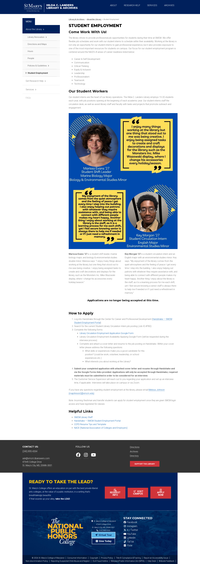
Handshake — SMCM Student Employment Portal (97, 420)
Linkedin (131, 537)
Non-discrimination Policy (37, 561)
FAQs (28, 98)
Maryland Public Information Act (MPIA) (128, 561)
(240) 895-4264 (29, 451)
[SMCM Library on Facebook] (78, 455)
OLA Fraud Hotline (100, 561)
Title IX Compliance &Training (128, 558)
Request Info (115, 493)
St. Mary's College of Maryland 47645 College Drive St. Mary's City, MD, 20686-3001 (104, 524)
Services (30, 89)
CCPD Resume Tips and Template (90, 424)
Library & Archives (62, 7)
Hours (30, 51)
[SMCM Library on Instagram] (86, 455)
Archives (134, 451)
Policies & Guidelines (37, 65)
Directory (134, 456)
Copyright (94, 558)
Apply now (160, 493)
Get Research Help (35, 81)
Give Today (104, 541)
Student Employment (38, 73)
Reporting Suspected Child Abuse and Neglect (70, 561)
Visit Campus (138, 492)
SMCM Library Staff (83, 417)
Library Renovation (36, 37)
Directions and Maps (37, 44)
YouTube (131, 534)
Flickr (129, 545)
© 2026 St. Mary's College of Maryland (48, 558)
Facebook (131, 522)
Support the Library (145, 464)
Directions (134, 447)
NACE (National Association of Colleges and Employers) (100, 428)
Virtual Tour (105, 535)
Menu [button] (29, 21)
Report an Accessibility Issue (156, 558)
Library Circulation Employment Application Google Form (107, 333)
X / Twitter (132, 530)
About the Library (34, 29)
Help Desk (151, 561)
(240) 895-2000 (104, 530)
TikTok (130, 541)
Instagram (131, 526)
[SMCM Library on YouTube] (93, 455)
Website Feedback (166, 561)
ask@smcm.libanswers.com (36, 458)
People (31, 58)
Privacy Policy (107, 558)
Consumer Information (77, 558)
